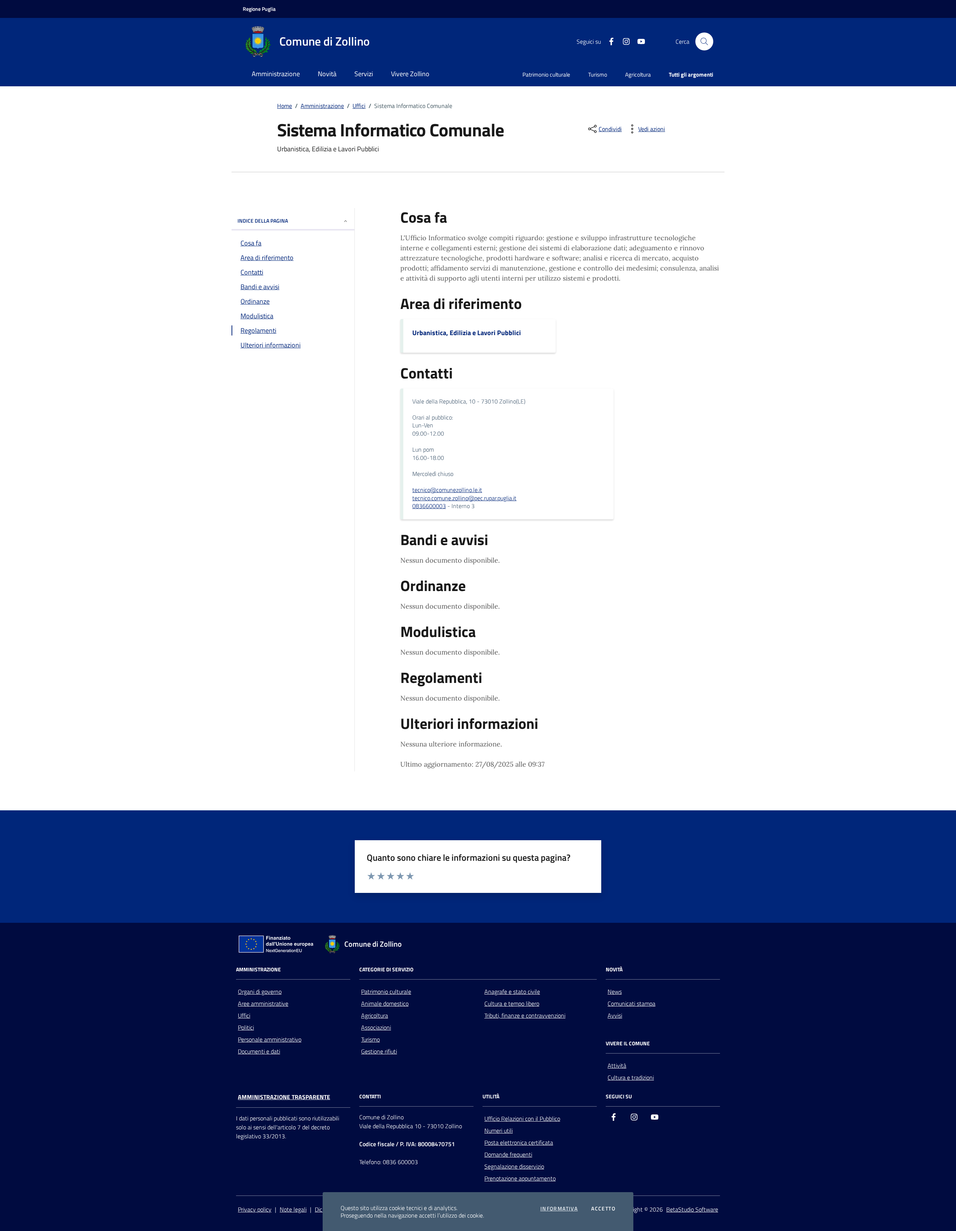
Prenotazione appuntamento (520, 1178)
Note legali (293, 1209)
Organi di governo (260, 991)
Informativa (559, 1208)
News (615, 991)
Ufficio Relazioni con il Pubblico (522, 1118)
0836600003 (429, 505)
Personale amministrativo (269, 1039)
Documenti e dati (259, 1051)
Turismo (597, 74)
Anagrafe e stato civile (512, 991)
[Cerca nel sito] (704, 41)
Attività (617, 1065)
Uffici (359, 105)
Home (284, 105)
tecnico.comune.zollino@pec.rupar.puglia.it (464, 498)
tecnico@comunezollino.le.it (447, 489)
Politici (246, 1027)
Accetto (603, 1208)
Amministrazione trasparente (284, 1096)
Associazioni (376, 1027)
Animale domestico (385, 1003)
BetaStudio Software (692, 1209)
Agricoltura (638, 74)
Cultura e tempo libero (511, 1003)
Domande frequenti (508, 1154)
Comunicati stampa (631, 1003)
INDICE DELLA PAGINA (263, 221)
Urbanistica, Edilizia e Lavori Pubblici (466, 333)
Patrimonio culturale (546, 74)
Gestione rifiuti (379, 1051)
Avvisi (615, 1015)
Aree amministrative (263, 1003)
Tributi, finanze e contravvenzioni (524, 1015)
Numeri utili (498, 1130)
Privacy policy (254, 1209)
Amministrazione (322, 105)
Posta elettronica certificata (518, 1142)
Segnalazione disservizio (514, 1166)
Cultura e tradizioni (631, 1077)
